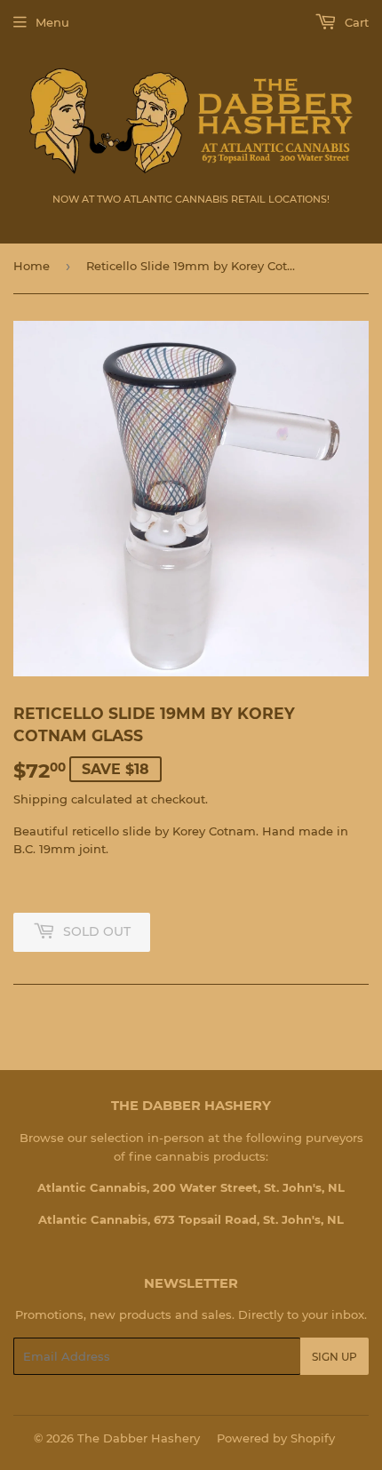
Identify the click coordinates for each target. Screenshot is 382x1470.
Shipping (40, 799)
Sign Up (334, 1356)
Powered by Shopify (276, 1438)
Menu (52, 22)
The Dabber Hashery (138, 1438)
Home (31, 266)
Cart (355, 22)
